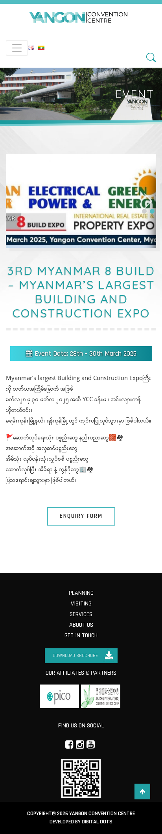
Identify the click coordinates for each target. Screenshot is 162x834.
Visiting (81, 604)
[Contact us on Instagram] (80, 744)
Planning (81, 593)
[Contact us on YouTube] (91, 744)
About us (81, 625)
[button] (144, 211)
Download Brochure (75, 656)
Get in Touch (81, 635)
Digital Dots (97, 821)
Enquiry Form (81, 516)
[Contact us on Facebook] (69, 744)
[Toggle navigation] (17, 48)
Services (81, 614)
